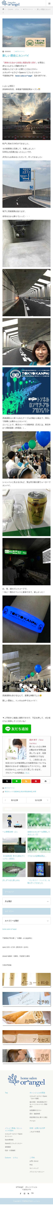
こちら (26, 773)
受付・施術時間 (35, 1114)
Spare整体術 (9, 1140)
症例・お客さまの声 (37, 1128)
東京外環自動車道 (26, 791)
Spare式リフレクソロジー (13, 1143)
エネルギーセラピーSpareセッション (13, 1135)
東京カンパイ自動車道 (12, 791)
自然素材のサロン (35, 1110)
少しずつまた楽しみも (11, 880)
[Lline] (16, 781)
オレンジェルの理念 (37, 1093)
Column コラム (11, 1158)
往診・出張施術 (10, 1150)
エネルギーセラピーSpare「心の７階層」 (38, 1097)
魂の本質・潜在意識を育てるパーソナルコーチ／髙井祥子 (38, 1104)
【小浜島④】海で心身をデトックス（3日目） (13, 857)
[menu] (49, 3)
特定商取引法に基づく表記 (38, 1117)
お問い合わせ (34, 1161)
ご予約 (32, 1158)
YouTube (32, 1193)
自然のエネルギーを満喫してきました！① (38, 833)
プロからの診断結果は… (36, 856)
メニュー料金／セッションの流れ (13, 1129)
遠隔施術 (8, 1147)
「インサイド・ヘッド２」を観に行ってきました (38, 881)
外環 (34, 791)
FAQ (31, 1165)
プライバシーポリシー (37, 1172)
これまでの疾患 (35, 1131)
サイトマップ (34, 1168)
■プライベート (20, 51)
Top (6, 1093)
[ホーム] (3, 8)
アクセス (32, 1121)
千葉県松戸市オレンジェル (31, 1201)
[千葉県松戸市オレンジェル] (26, 1084)
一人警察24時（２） (10, 832)
